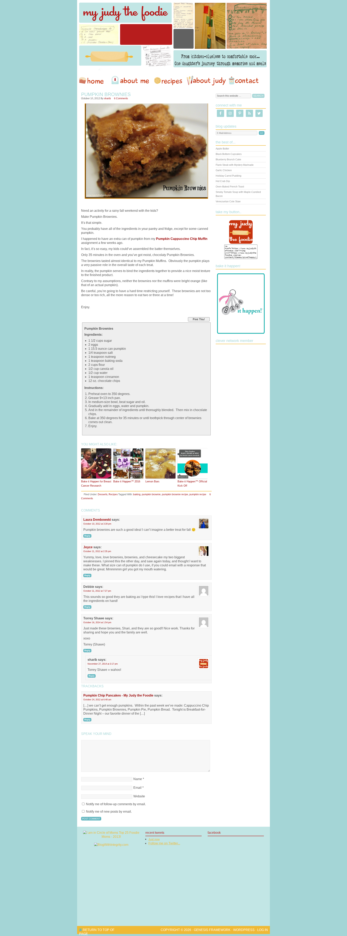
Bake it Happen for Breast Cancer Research (96, 483)
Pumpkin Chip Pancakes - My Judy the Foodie (118, 695)
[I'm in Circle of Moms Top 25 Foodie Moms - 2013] (111, 836)
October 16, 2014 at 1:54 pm (97, 622)
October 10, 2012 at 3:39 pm (97, 524)
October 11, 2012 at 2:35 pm (97, 551)
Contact (243, 80)
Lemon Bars (152, 481)
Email (137, 787)
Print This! (199, 319)
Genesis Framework (212, 930)
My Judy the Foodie (173, 35)
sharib (107, 98)
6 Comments (121, 98)
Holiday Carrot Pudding (228, 175)
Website (139, 796)
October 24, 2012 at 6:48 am (97, 699)
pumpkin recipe (197, 494)
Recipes (168, 80)
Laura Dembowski (97, 519)
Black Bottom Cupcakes (229, 154)
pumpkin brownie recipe (175, 494)
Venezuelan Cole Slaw (228, 201)
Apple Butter (222, 148)
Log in (262, 930)
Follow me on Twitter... (164, 843)
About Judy (206, 80)
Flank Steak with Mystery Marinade (235, 165)
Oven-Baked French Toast (230, 186)
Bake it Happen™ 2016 (126, 481)
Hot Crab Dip (223, 181)
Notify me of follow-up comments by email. (116, 804)
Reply (87, 536)
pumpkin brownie (151, 494)
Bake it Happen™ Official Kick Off (192, 483)
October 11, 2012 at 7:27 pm (97, 591)
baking (137, 494)
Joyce (88, 547)
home (93, 80)
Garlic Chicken (224, 170)
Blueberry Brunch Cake (228, 159)
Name (137, 779)
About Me (131, 80)
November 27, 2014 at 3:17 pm (103, 664)
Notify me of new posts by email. (109, 811)
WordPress (244, 930)
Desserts (102, 494)
